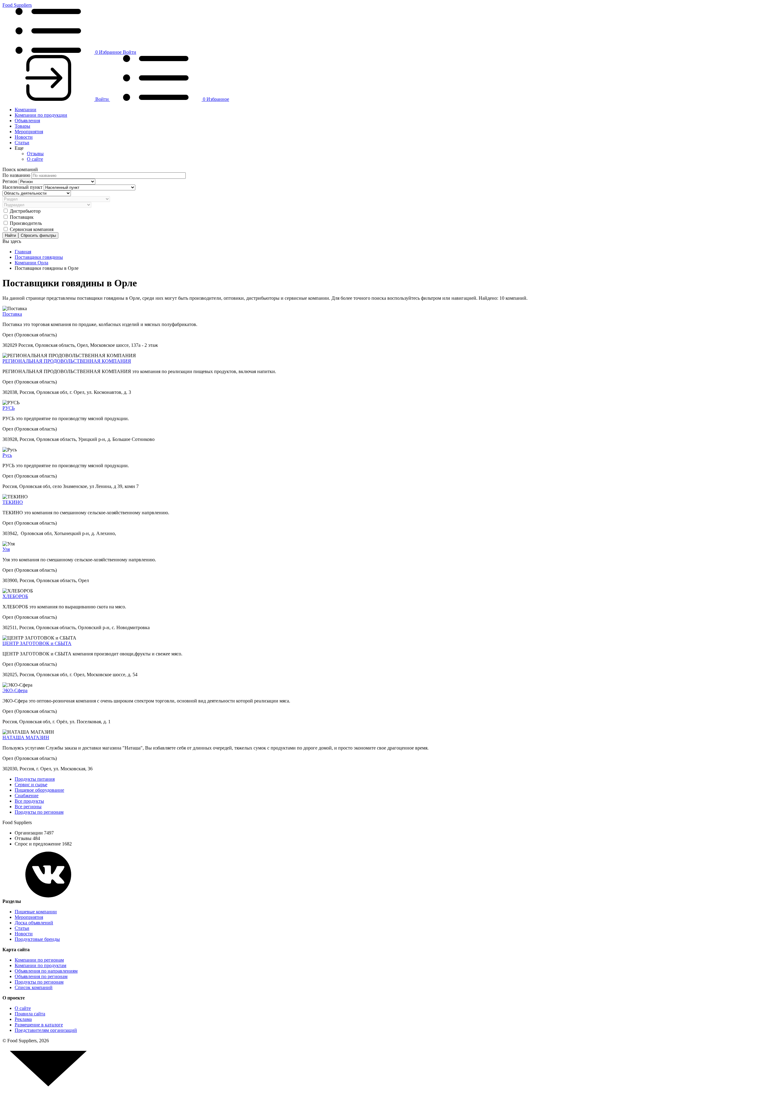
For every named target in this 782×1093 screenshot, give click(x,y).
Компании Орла (31, 262)
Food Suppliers (17, 5)
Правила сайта (30, 1013)
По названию (16, 175)
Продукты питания (35, 779)
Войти (129, 52)
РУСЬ (8, 408)
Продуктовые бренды (37, 939)
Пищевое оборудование (39, 790)
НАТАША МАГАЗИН (25, 737)
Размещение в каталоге (39, 1024)
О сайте (35, 159)
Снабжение (26, 795)
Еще (19, 148)
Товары (22, 126)
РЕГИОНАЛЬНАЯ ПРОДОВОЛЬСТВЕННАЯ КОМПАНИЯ (66, 361)
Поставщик (22, 217)
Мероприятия (29, 131)
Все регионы (28, 806)
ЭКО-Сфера (14, 690)
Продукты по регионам (39, 812)
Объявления (27, 120)
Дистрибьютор (25, 211)
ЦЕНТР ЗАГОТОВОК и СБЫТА (36, 643)
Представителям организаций (46, 1030)
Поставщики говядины (39, 257)
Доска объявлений (34, 922)
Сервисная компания (31, 229)
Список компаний (34, 987)
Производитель (26, 223)
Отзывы (35, 153)
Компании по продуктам (40, 965)
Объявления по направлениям (46, 971)
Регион (10, 181)
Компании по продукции (41, 115)
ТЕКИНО (12, 502)
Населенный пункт (23, 187)
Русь (7, 455)
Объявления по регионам (41, 976)
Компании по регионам (39, 960)
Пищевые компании (36, 911)
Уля (6, 549)
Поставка (12, 314)
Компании (25, 109)
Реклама (23, 1019)
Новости (24, 137)
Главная (23, 251)
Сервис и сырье (31, 784)
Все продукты (29, 801)
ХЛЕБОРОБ (15, 596)
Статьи (22, 142)
